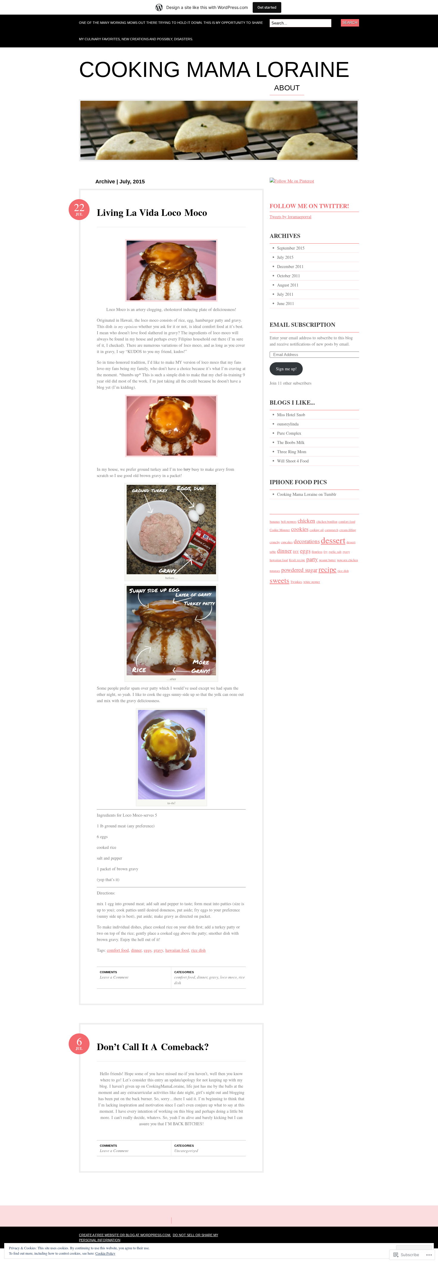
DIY (296, 552)
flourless (317, 552)
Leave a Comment (114, 977)
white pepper (311, 582)
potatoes (275, 571)
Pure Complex (289, 433)
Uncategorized (186, 1150)
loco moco (228, 977)
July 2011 (285, 294)
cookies (299, 529)
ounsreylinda (288, 424)
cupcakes (287, 542)
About (287, 88)
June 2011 (285, 303)
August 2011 (288, 285)
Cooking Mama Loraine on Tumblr (306, 494)
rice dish (198, 950)
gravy (158, 950)
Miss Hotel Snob (291, 414)
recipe (327, 569)
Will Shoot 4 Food (293, 461)
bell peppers (288, 521)
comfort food (118, 950)
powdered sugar (299, 569)
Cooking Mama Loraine (214, 69)
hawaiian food (177, 950)
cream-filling (347, 530)
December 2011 (290, 266)
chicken (306, 520)
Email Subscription (302, 324)
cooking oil (317, 530)
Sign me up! (286, 369)
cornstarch (331, 530)
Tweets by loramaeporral (290, 216)
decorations (307, 541)
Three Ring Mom (291, 451)
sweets (279, 580)
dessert (333, 540)
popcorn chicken (347, 560)
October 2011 (288, 275)
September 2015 (291, 248)
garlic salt (335, 552)
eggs (147, 950)
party (312, 559)
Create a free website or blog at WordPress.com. (125, 1235)
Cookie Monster (280, 530)
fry (325, 552)
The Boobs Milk (291, 442)
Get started (267, 7)
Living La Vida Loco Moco (152, 212)
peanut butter (327, 560)
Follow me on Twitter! (309, 206)
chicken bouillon (326, 521)
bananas (275, 521)
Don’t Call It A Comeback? (153, 1046)
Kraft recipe (297, 560)
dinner (136, 950)
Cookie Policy (105, 1253)
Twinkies (296, 582)
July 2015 (285, 257)
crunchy (275, 542)
